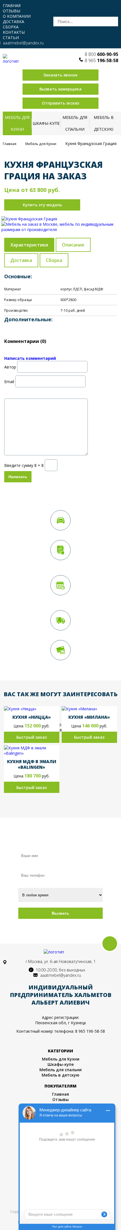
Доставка (13, 21)
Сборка (11, 27)
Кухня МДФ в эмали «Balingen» (31, 764)
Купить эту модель (42, 204)
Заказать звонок (60, 75)
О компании (17, 16)
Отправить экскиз (60, 103)
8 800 (101, 54)
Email (9, 381)
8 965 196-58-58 (90, 1031)
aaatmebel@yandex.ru (23, 43)
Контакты (14, 32)
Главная (12, 5)
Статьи (11, 37)
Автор (10, 366)
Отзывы (11, 10)
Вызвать (60, 913)
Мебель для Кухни (17, 123)
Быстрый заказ (31, 737)
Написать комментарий (30, 358)
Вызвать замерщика (60, 89)
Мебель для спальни (74, 123)
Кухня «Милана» (89, 717)
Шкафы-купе (46, 123)
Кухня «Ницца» (31, 717)
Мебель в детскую (104, 123)
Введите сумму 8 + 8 (24, 465)
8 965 (101, 60)
